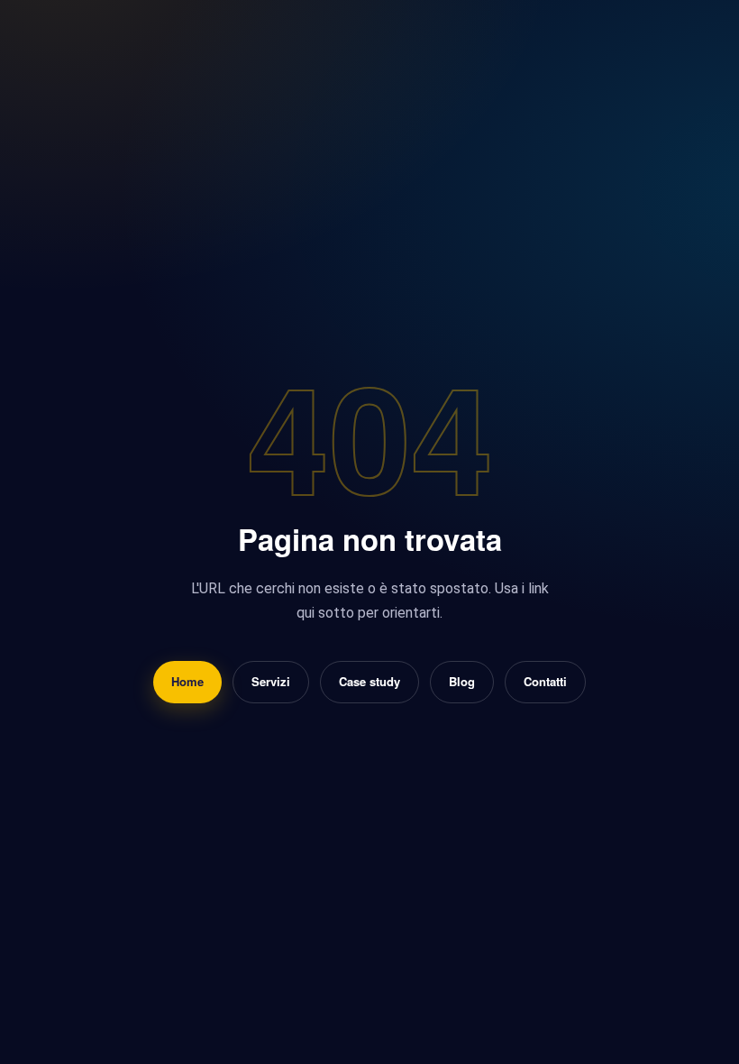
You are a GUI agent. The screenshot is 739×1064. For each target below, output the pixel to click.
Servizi (270, 681)
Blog (462, 681)
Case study (369, 681)
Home (187, 681)
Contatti (545, 681)
